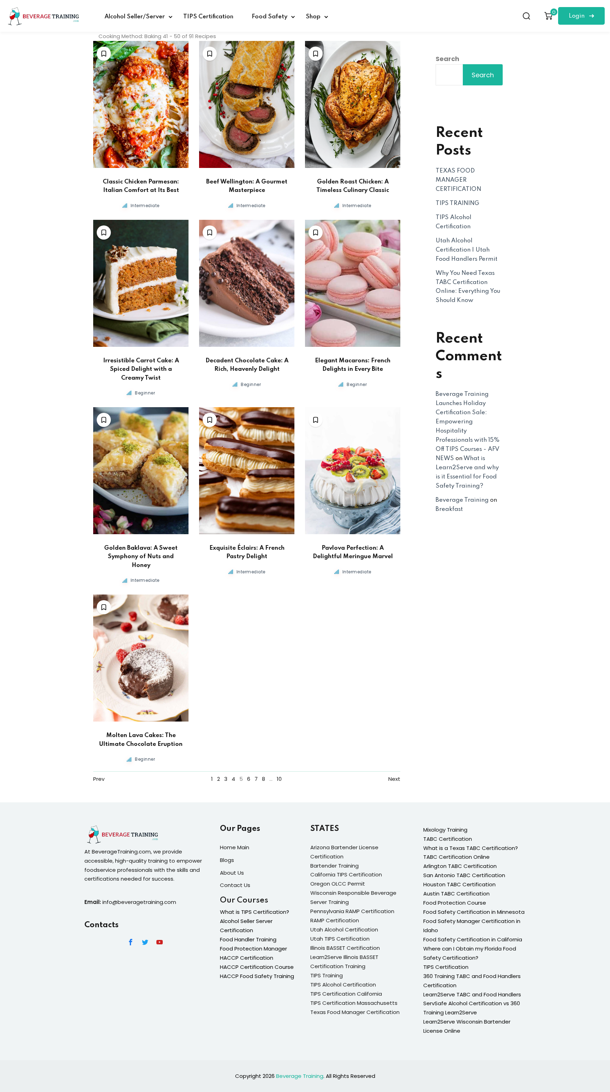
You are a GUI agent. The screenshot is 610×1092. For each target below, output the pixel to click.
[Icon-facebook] (130, 942)
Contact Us (235, 885)
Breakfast (449, 509)
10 (279, 779)
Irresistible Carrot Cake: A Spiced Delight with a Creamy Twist (141, 369)
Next (394, 779)
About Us (232, 872)
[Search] (526, 16)
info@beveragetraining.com (139, 902)
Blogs (227, 860)
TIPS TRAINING (457, 203)
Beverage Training (462, 500)
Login (577, 16)
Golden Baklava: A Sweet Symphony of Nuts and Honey (141, 556)
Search (447, 58)
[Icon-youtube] (159, 942)
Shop (313, 17)
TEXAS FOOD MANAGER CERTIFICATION (458, 180)
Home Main (234, 847)
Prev (98, 779)
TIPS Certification (208, 17)
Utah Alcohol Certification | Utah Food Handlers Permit (466, 250)
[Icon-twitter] (145, 942)
